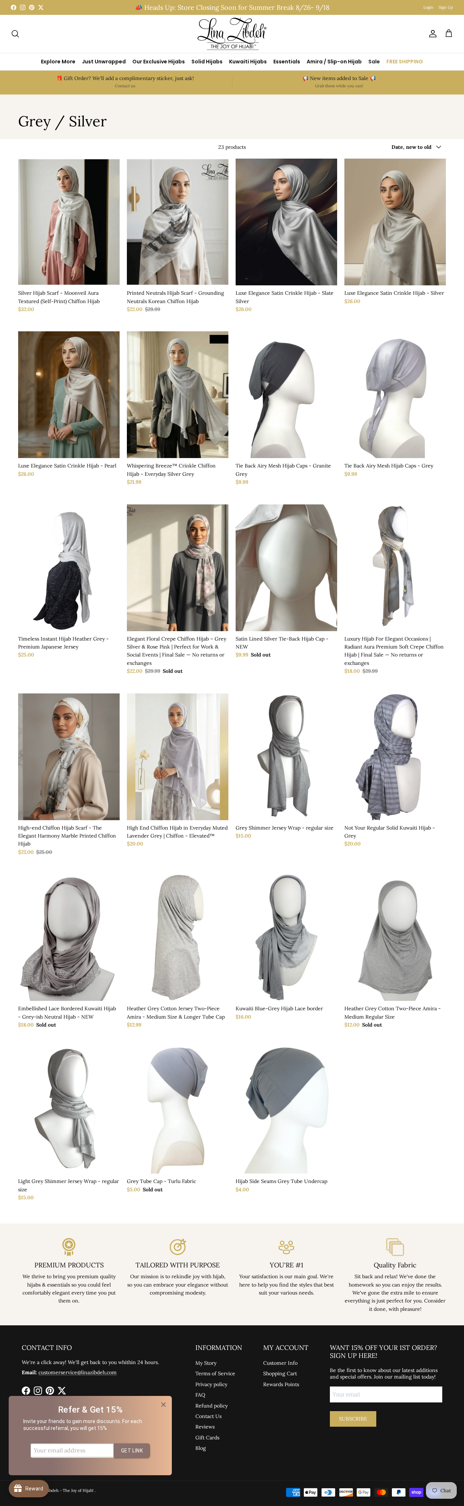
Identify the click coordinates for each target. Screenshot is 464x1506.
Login (428, 7)
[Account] (431, 33)
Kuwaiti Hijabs (248, 61)
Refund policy (211, 1405)
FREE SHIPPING (404, 61)
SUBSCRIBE (353, 1418)
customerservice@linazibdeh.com (77, 1372)
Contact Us (208, 1416)
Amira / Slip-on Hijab (334, 61)
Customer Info (280, 1363)
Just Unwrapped (104, 61)
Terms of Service (215, 1373)
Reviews (205, 1426)
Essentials (286, 61)
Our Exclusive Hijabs (158, 61)
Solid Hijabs (207, 61)
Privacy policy (211, 1384)
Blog (200, 1448)
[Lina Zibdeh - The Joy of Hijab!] (232, 34)
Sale (374, 61)
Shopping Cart (280, 1373)
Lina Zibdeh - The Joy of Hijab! (66, 1490)
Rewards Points (281, 1384)
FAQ (200, 1395)
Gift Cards (207, 1437)
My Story (205, 1363)
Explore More (58, 61)
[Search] (15, 33)
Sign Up (446, 7)
